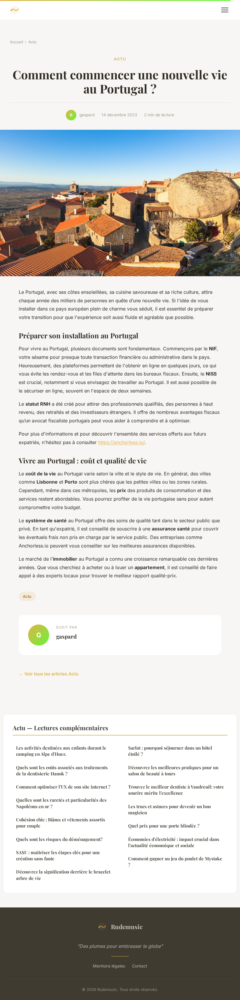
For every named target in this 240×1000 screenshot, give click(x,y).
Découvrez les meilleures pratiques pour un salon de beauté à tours (173, 770)
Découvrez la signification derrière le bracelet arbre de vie (63, 875)
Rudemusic (127, 926)
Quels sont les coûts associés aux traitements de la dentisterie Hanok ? (62, 770)
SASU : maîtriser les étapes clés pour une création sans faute (58, 855)
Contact (139, 965)
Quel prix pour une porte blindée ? (163, 826)
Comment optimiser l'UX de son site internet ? (63, 787)
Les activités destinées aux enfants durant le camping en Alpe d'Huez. (61, 751)
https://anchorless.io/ (121, 442)
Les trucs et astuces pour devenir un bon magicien (169, 809)
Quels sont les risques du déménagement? (59, 839)
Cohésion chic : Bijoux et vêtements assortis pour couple (60, 823)
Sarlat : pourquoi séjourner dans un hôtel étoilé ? (170, 751)
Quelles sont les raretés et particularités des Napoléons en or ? (61, 803)
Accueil (16, 42)
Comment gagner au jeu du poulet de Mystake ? (175, 862)
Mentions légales (109, 965)
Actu (32, 42)
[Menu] (225, 10)
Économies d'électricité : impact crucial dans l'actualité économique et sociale (173, 842)
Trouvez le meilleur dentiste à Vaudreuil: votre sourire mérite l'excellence (176, 790)
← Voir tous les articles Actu (48, 674)
